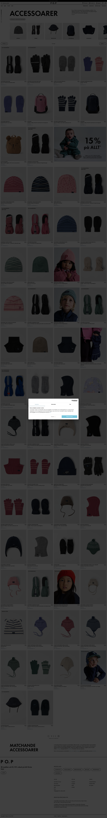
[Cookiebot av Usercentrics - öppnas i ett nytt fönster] (72, 401)
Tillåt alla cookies (69, 416)
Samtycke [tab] (37, 404)
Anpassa (52, 416)
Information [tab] (53, 404)
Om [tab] (70, 404)
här (50, 412)
